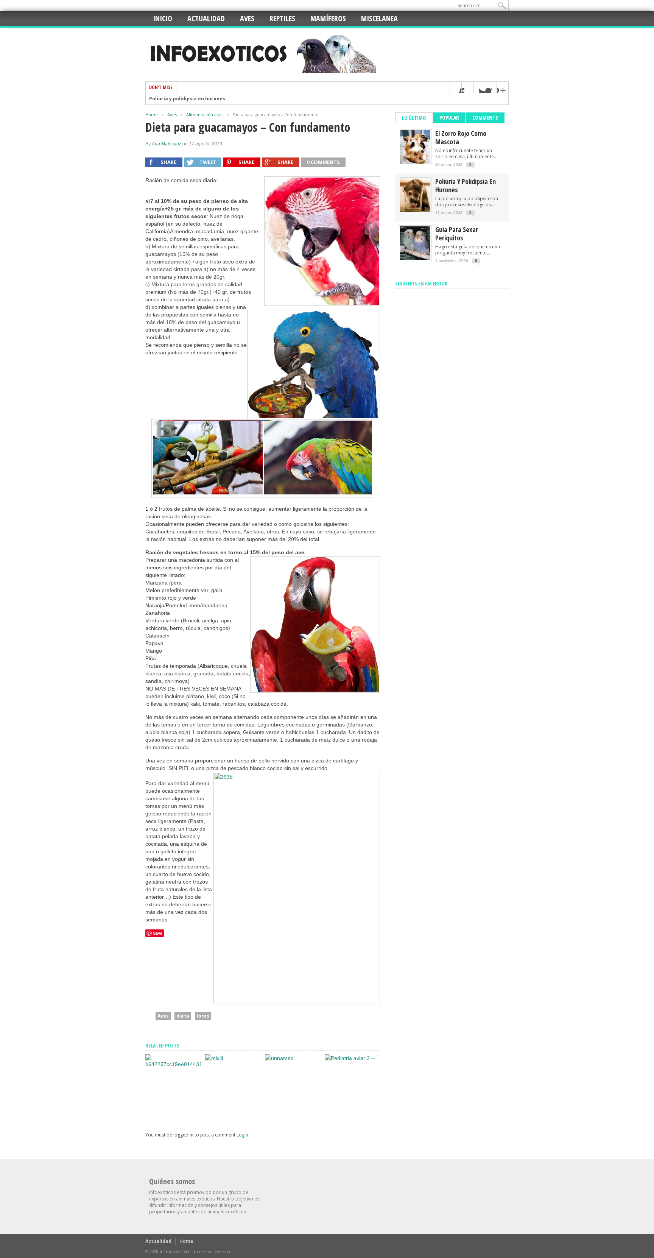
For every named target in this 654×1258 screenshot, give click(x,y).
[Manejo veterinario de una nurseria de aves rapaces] (350, 1058)
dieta (182, 1016)
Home (151, 114)
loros (203, 1016)
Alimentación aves (204, 114)
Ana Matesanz (166, 144)
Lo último (414, 118)
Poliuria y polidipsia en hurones (187, 99)
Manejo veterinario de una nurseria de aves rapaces (348, 1103)
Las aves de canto (224, 1111)
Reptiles (282, 18)
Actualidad (206, 18)
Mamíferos (328, 18)
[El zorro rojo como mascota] (415, 162)
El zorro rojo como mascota (460, 137)
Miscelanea (379, 18)
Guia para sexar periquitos (172, 1111)
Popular (449, 117)
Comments (485, 117)
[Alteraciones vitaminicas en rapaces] (279, 1058)
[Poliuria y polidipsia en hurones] (415, 210)
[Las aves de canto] (214, 1058)
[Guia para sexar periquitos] (173, 1064)
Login (242, 1135)
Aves (247, 18)
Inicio (162, 18)
